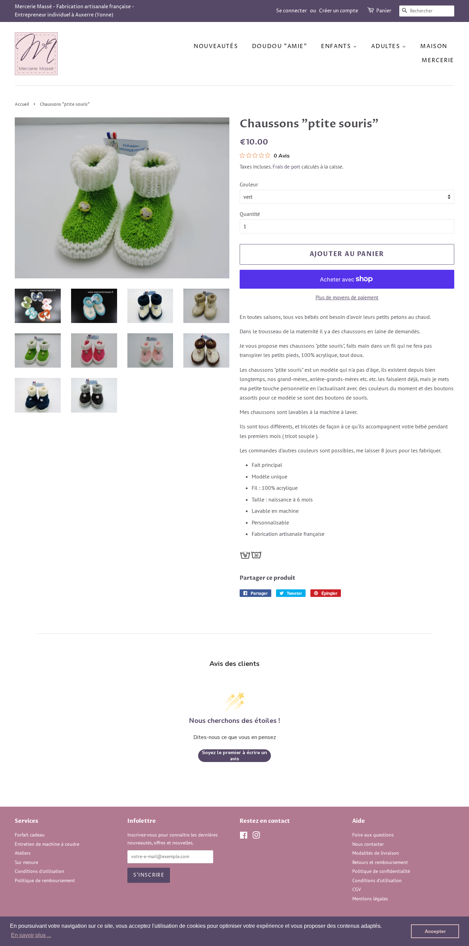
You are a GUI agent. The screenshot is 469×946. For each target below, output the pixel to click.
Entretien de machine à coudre (47, 844)
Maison (433, 46)
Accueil (22, 104)
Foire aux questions (373, 835)
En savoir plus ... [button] (31, 935)
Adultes (386, 46)
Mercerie (438, 60)
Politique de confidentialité (381, 871)
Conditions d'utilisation (39, 871)
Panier (383, 11)
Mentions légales (370, 899)
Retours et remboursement (380, 862)
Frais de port (286, 166)
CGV (356, 889)
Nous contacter (368, 844)
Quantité (250, 213)
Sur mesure (26, 862)
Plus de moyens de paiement (347, 297)
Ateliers (23, 853)
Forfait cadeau (30, 835)
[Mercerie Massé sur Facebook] (244, 836)
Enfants (337, 46)
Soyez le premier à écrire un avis (234, 755)
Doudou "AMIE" (279, 46)
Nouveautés (216, 46)
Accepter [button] (435, 931)
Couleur (249, 184)
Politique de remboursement (45, 880)
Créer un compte (338, 11)
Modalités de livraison (375, 853)
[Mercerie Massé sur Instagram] (256, 836)
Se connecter (291, 11)
